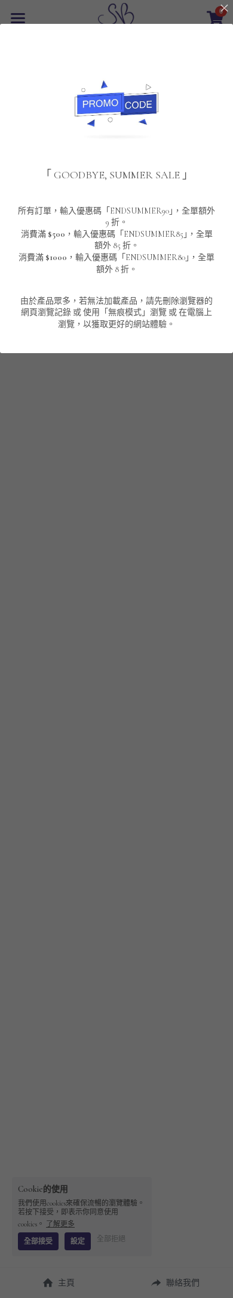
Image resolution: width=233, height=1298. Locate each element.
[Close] (224, 9)
